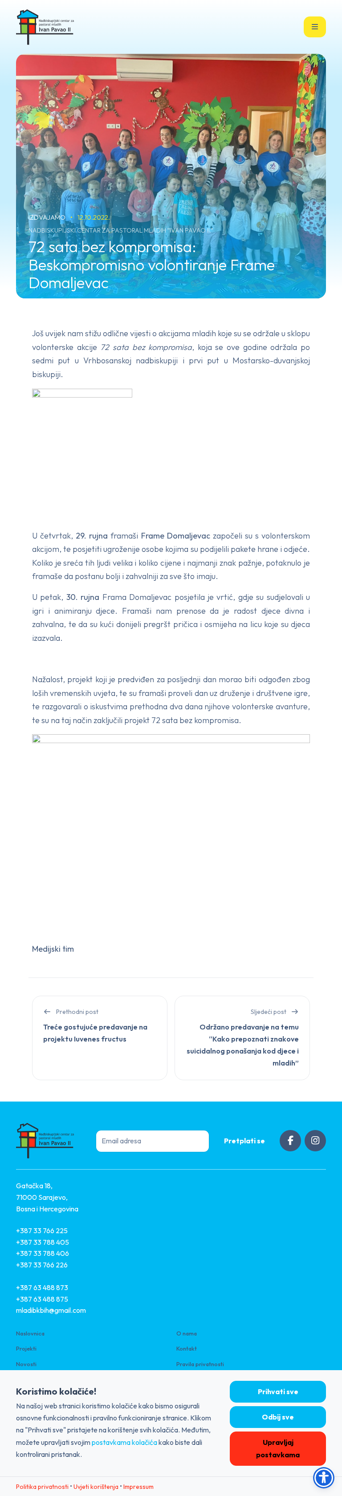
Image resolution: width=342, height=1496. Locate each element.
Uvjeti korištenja (95, 1487)
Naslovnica (30, 1333)
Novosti (26, 1363)
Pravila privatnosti (200, 1363)
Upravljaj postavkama (278, 1448)
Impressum (138, 1487)
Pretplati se (244, 1140)
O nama (186, 1333)
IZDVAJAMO (47, 217)
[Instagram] (315, 1140)
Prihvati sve (278, 1391)
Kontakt (186, 1348)
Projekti (26, 1348)
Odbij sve (278, 1416)
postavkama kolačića (124, 1442)
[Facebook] (290, 1140)
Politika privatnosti (42, 1487)
